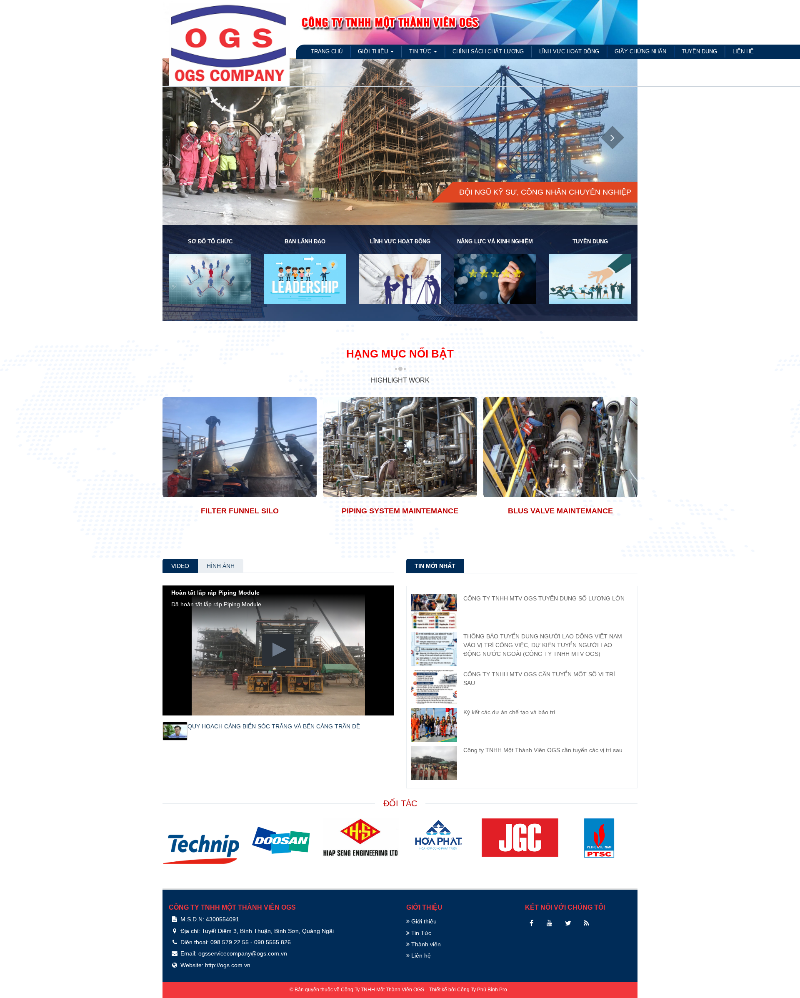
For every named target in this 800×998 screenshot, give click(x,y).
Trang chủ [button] (326, 51)
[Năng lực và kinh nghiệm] (495, 278)
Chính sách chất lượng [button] (488, 51)
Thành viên (425, 944)
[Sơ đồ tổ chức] (210, 278)
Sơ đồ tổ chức (210, 241)
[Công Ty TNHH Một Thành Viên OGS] (229, 42)
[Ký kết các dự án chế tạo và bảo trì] (434, 724)
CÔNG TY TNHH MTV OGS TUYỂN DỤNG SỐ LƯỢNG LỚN (544, 598)
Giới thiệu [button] (374, 51)
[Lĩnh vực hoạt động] (400, 278)
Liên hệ (420, 955)
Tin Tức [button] (421, 51)
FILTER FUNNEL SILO (240, 511)
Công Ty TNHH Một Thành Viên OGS (383, 990)
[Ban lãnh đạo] (305, 278)
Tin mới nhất (435, 566)
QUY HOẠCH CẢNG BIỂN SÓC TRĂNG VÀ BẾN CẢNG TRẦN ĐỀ (274, 726)
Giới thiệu (423, 921)
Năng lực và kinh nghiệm (495, 241)
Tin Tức (420, 933)
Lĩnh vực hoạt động (400, 241)
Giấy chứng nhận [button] (640, 51)
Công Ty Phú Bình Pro (482, 990)
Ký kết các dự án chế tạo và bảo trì (509, 712)
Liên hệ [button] (743, 51)
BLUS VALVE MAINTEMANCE (560, 511)
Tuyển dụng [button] (699, 51)
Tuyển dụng (590, 241)
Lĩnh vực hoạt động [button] (569, 51)
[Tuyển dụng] (590, 278)
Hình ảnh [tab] (221, 566)
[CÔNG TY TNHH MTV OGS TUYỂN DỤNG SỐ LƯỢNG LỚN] (434, 611)
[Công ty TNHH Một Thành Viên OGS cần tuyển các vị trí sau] (434, 762)
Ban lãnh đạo (305, 241)
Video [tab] (180, 566)
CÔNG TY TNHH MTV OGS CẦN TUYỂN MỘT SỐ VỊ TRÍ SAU (539, 678)
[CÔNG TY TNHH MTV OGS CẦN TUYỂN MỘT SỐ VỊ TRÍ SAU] (434, 686)
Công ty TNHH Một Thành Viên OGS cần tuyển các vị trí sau (542, 750)
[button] (278, 650)
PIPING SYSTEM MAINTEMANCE (400, 511)
